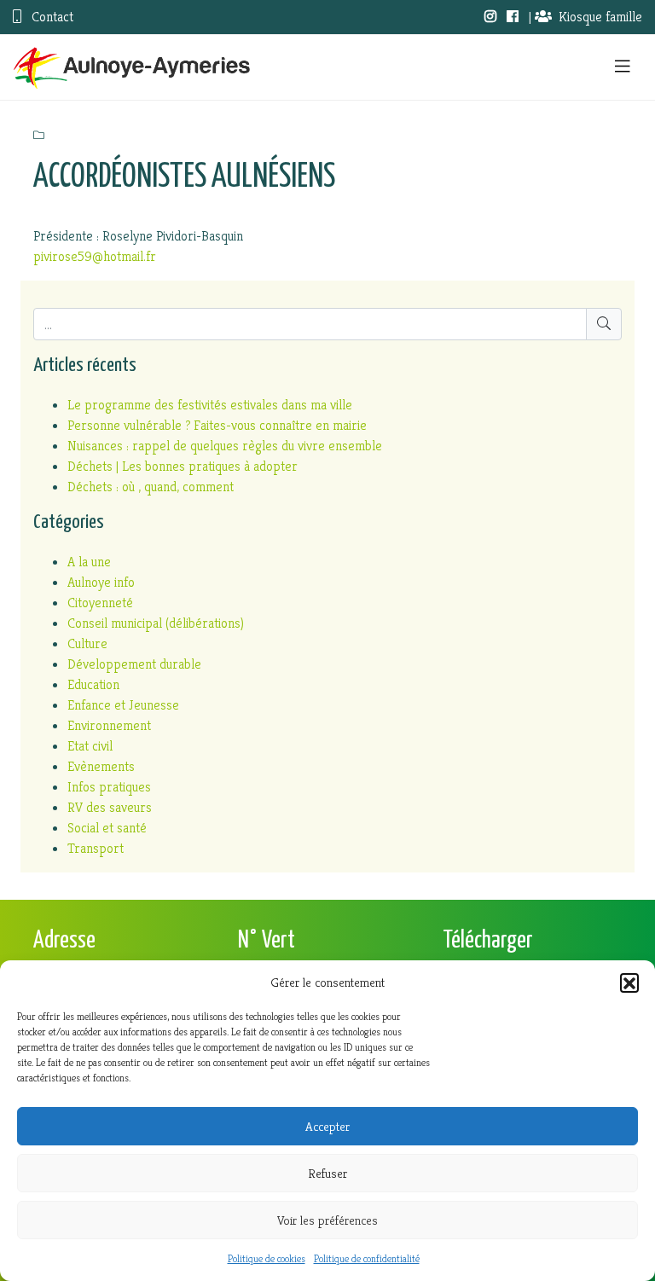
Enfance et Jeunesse (123, 705)
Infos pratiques (109, 787)
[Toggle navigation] (622, 67)
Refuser (327, 1173)
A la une (89, 562)
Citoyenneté (100, 603)
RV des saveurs (109, 807)
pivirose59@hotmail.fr (94, 256)
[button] (629, 982)
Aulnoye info (101, 582)
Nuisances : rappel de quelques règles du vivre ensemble (224, 446)
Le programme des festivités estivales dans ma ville (209, 405)
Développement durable (134, 664)
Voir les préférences (327, 1220)
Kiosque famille (600, 17)
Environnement (109, 725)
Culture (87, 643)
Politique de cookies (266, 1258)
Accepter (327, 1126)
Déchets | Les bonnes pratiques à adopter (182, 466)
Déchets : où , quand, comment (150, 487)
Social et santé (107, 828)
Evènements (101, 766)
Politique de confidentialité (367, 1258)
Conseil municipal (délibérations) (155, 623)
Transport (95, 848)
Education (93, 684)
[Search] (604, 324)
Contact (50, 17)
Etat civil (90, 746)
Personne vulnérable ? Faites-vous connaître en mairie (217, 425)
